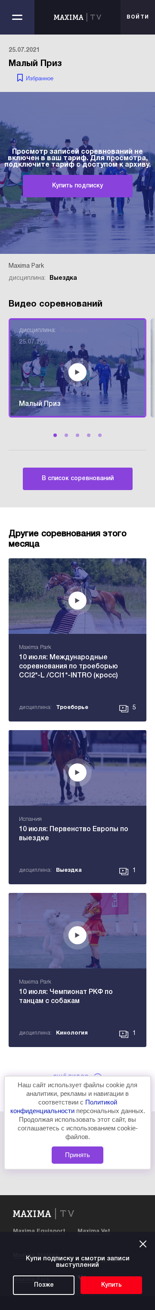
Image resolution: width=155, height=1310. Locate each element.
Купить (111, 1285)
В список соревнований (78, 478)
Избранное (39, 78)
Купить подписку (77, 186)
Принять (77, 1154)
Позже (44, 1285)
